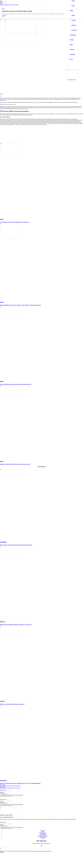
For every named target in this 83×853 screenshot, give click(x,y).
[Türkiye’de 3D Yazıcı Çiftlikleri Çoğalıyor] (9, 637)
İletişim (42, 831)
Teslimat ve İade (43, 837)
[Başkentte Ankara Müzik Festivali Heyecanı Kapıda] (9, 397)
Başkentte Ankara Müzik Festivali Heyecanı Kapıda (15, 464)
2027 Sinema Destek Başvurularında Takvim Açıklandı (16, 545)
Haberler (2, 621)
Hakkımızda (42, 830)
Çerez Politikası (43, 834)
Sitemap (42, 838)
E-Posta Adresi (3, 790)
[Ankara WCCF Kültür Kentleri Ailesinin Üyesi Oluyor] (9, 558)
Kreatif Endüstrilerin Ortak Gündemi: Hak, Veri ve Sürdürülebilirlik (20, 783)
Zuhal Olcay (2, 106)
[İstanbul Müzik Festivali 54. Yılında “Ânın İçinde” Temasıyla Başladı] (9, 238)
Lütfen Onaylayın (3, 793)
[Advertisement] (41, 134)
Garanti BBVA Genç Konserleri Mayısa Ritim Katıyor (15, 384)
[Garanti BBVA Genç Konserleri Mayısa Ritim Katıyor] (9, 317)
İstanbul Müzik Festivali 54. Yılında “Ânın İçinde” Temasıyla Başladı (20, 305)
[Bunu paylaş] (0, 96)
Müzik (1, 219)
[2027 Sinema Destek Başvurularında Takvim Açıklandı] (9, 478)
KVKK (2, 795)
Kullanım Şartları (42, 832)
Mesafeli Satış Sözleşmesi (43, 836)
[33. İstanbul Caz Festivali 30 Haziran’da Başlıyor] (9, 155)
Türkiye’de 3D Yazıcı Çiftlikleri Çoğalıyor (12, 704)
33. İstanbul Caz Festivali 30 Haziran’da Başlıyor (14, 222)
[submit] (0, 789)
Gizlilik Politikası (42, 833)
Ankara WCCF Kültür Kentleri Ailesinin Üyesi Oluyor (16, 624)
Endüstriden (3, 542)
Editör (3, 16)
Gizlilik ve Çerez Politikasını (39, 851)
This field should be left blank (5, 796)
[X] (5, 2)
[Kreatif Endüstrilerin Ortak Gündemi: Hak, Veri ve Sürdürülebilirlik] (9, 716)
